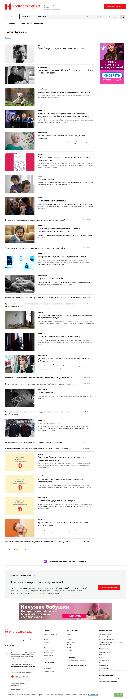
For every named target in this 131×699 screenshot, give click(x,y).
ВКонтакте (70, 639)
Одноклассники (71, 642)
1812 (100, 655)
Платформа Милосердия (106, 639)
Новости (25, 23)
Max (68, 653)
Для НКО (42, 17)
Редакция (46, 637)
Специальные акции (105, 652)
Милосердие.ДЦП (104, 668)
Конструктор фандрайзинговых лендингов (111, 637)
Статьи (12, 23)
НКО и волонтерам (48, 653)
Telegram (69, 634)
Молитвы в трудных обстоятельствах (110, 663)
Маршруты (38, 23)
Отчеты (69, 668)
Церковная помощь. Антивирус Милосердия (112, 671)
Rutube (69, 647)
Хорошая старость (104, 660)
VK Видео (69, 650)
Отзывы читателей (49, 650)
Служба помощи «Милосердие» (107, 17)
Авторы (45, 639)
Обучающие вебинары (105, 634)
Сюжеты (45, 645)
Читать (13, 16)
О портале (90, 17)
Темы (44, 647)
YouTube (69, 645)
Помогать (27, 17)
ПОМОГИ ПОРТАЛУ (109, 587)
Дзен (68, 637)
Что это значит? (93, 695)
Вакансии (46, 642)
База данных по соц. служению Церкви (110, 679)
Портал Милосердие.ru (50, 634)
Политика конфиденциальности (76, 665)
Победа (101, 657)
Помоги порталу (115, 7)
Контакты (46, 658)
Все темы (8, 38)
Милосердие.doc (104, 665)
